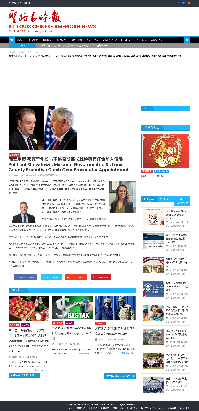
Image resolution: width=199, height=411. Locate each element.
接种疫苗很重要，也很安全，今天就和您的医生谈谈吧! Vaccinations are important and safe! (26, 375)
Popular (151, 199)
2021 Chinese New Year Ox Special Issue (176, 214)
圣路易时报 (14, 154)
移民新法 (47, 39)
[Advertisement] (99, 81)
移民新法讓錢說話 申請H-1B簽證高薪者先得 (176, 262)
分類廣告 (141, 39)
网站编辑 (32, 175)
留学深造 (61, 39)
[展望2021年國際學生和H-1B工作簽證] (153, 384)
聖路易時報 (92, 39)
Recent (167, 199)
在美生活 (33, 39)
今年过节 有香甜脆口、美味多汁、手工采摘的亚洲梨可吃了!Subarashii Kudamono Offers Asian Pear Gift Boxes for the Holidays (29, 340)
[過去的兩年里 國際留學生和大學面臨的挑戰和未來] (153, 336)
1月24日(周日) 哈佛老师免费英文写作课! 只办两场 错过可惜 (177, 310)
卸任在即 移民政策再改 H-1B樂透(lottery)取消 (177, 286)
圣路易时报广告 (161, 171)
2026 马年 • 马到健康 (152, 175)
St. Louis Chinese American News (52, 26)
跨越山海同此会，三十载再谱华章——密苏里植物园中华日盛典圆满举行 (75, 43)
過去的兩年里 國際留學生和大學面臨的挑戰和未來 (176, 334)
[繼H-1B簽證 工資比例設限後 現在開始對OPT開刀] (153, 240)
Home (20, 39)
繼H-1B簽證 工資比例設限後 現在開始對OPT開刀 (177, 238)
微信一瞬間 (76, 39)
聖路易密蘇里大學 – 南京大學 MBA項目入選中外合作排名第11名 (177, 358)
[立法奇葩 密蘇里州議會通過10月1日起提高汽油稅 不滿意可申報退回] (72, 307)
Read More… (41, 370)
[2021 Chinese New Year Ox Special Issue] (153, 216)
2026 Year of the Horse (116, 39)
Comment (182, 202)
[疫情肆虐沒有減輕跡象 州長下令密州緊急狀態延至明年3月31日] (115, 308)
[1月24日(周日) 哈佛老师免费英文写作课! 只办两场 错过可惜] (153, 312)
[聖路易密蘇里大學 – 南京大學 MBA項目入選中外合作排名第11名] (153, 360)
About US (156, 39)
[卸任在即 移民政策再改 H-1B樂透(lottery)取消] (153, 288)
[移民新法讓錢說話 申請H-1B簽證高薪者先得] (153, 264)
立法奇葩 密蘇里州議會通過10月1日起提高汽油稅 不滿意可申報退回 (72, 333)
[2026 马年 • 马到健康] (165, 151)
